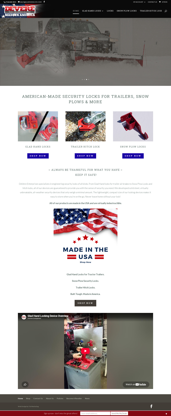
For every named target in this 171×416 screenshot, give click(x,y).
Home (76, 11)
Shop (28, 398)
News (87, 398)
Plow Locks (112, 36)
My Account (138, 2)
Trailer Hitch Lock (151, 11)
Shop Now (38, 156)
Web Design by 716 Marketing (28, 406)
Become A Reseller (74, 398)
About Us (50, 398)
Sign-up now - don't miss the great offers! (60, 413)
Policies (60, 398)
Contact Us (152, 2)
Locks (110, 11)
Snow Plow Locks (127, 11)
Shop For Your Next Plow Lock (119, 53)
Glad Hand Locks (91, 11)
